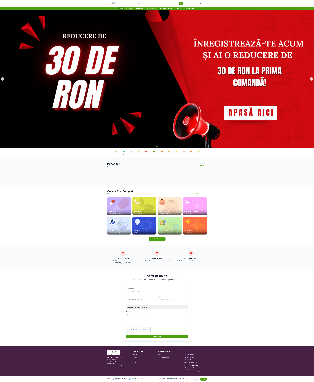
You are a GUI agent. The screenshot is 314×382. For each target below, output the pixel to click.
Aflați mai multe (129, 380)
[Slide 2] (157, 146)
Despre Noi (136, 354)
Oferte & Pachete (189, 8)
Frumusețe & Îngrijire (166, 8)
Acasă (121, 8)
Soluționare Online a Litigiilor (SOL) (192, 371)
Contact (135, 357)
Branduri (178, 8)
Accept (203, 379)
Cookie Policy (187, 359)
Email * (127, 296)
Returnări (160, 354)
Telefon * (160, 296)
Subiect (128, 304)
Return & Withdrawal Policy (191, 362)
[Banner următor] (311, 79)
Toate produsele (200, 194)
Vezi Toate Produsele (157, 239)
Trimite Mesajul (157, 336)
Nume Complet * (130, 288)
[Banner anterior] (2, 79)
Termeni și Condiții (189, 354)
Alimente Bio (139, 8)
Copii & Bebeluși (151, 8)
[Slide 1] (156, 146)
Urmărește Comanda (163, 357)
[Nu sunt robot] (128, 330)
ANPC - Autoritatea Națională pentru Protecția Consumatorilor (194, 368)
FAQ (134, 359)
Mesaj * (128, 312)
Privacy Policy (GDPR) (190, 357)
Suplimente (129, 8)
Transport (135, 362)
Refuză (196, 379)
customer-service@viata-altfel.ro (116, 366)
